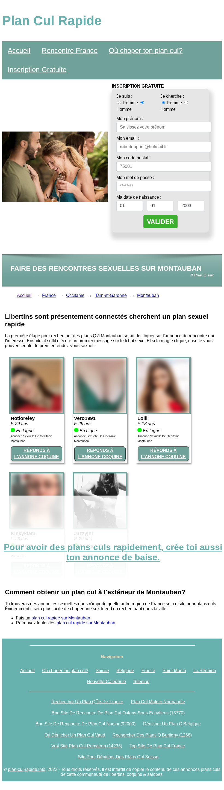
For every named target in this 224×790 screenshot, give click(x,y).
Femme (130, 102)
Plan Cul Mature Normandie (158, 701)
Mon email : (127, 138)
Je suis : (124, 96)
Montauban (148, 295)
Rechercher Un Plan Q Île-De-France (87, 701)
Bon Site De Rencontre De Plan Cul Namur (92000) (85, 724)
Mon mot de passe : (135, 177)
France (49, 295)
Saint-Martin (174, 670)
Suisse (102, 670)
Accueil (19, 50)
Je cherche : (172, 96)
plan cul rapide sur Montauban (60, 618)
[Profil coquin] (37, 411)
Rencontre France (70, 50)
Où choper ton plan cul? (145, 50)
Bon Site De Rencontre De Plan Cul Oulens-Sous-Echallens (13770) (118, 713)
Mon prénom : (129, 118)
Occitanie (75, 295)
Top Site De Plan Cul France (157, 746)
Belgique (125, 670)
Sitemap (141, 681)
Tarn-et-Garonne (111, 295)
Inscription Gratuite (37, 69)
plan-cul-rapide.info (26, 769)
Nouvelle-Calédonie (106, 681)
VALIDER (160, 221)
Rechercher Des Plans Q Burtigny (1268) (152, 735)
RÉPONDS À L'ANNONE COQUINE (36, 453)
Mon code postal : (133, 158)
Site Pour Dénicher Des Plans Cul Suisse (118, 757)
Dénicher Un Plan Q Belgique (172, 724)
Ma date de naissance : (138, 197)
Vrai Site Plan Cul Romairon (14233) (86, 746)
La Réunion (204, 670)
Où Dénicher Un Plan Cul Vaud (75, 735)
